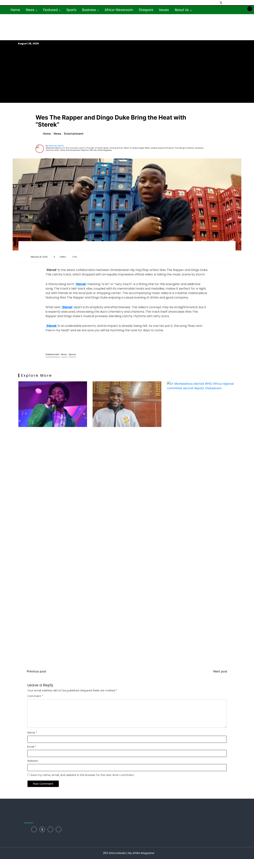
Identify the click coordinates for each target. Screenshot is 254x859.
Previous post (36, 671)
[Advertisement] (126, 74)
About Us (182, 10)
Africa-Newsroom (119, 10)
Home (15, 10)
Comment (35, 696)
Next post (220, 671)
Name (32, 732)
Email (31, 746)
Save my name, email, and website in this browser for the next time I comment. (82, 775)
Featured (50, 10)
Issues (164, 10)
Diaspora (146, 10)
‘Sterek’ (81, 284)
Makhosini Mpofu (56, 146)
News (30, 10)
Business (89, 10)
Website (32, 761)
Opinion (72, 354)
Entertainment (53, 354)
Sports (71, 10)
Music (64, 354)
